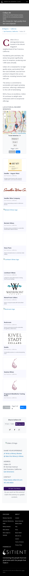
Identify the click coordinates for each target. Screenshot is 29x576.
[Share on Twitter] (10, 429)
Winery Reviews (7, 526)
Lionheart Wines (9, 273)
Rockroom (7, 322)
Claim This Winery (15, 488)
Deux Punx (7, 248)
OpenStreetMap (22, 133)
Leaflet (14, 133)
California (13, 29)
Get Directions (9, 472)
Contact (17, 518)
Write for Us (18, 536)
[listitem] (14, 170)
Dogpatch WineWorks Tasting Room (14, 394)
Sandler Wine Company (12, 198)
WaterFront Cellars (10, 297)
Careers (17, 539)
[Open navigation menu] (27, 1)
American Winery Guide (12, 1)
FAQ (16, 526)
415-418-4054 (8, 483)
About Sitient (18, 532)
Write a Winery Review (13, 453)
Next (18, 152)
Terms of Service (19, 542)
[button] (17, 126)
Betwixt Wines (9, 223)
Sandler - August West (11, 173)
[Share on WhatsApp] (19, 429)
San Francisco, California (11, 31)
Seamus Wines (9, 372)
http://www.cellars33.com (13, 480)
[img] (14, 122)
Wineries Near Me (7, 518)
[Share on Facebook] (14, 429)
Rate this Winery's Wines (14, 456)
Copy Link (20, 424)
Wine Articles (6, 529)
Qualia (6, 347)
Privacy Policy (18, 545)
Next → (23, 407)
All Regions (5, 29)
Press (16, 529)
